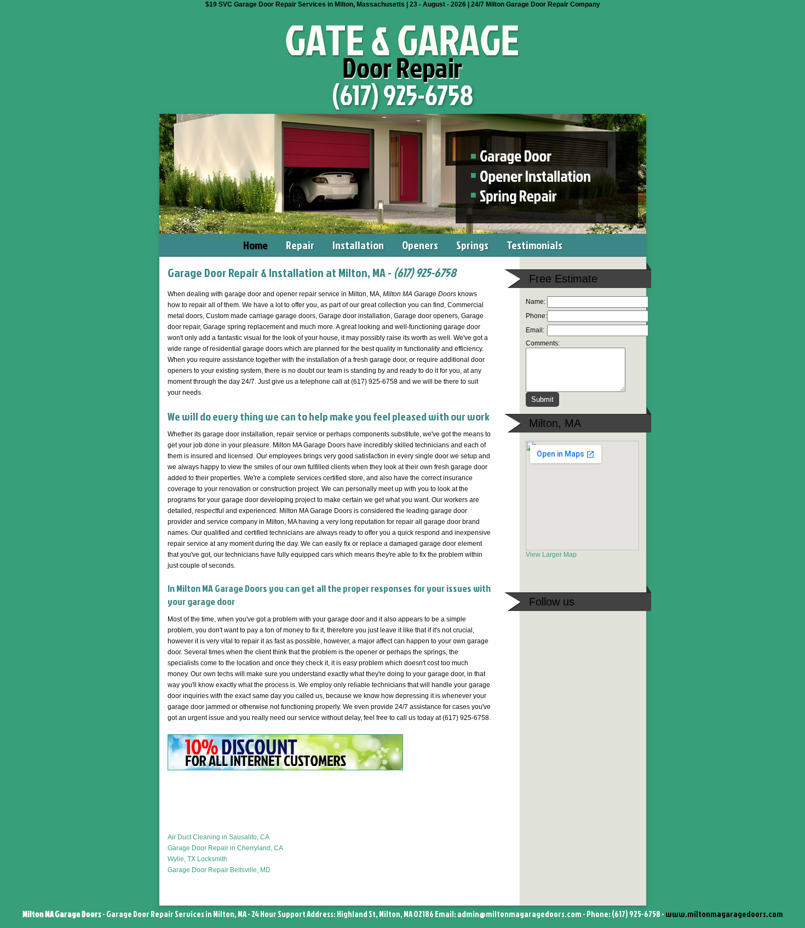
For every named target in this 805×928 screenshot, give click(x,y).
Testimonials (534, 244)
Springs (472, 244)
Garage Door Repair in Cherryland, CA (225, 848)
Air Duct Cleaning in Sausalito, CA (218, 837)
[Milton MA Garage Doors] (402, 81)
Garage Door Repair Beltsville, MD (219, 870)
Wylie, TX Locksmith (197, 859)
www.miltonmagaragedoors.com (724, 914)
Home (255, 244)
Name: (535, 302)
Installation (358, 244)
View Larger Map (551, 554)
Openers (420, 244)
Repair (300, 244)
